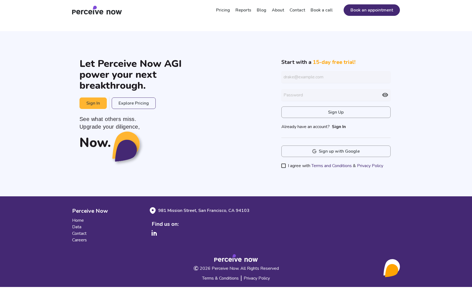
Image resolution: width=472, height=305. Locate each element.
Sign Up (336, 112)
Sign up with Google (339, 151)
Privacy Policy (370, 166)
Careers (79, 240)
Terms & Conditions (220, 278)
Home (78, 220)
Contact (79, 233)
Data (76, 227)
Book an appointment (371, 10)
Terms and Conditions (331, 166)
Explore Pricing (134, 103)
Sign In (93, 103)
